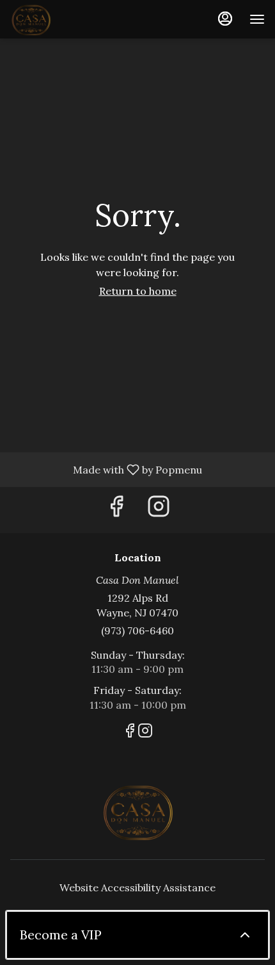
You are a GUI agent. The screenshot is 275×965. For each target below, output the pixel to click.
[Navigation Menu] (257, 19)
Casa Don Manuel (137, 811)
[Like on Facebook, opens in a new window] (116, 509)
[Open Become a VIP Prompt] (245, 935)
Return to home (138, 291)
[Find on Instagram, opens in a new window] (158, 509)
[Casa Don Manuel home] (67, 19)
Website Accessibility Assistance (137, 887)
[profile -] (225, 18)
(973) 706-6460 (137, 630)
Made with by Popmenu (106, 469)
